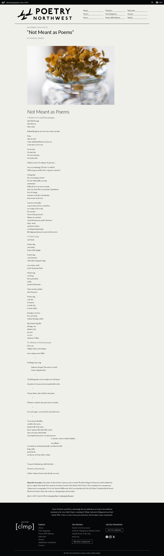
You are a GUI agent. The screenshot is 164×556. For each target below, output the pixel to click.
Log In (161, 2)
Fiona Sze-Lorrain (36, 38)
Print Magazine (111, 14)
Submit (130, 17)
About (85, 10)
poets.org (75, 537)
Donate (130, 14)
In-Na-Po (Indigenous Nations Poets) (86, 531)
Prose (85, 17)
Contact (41, 545)
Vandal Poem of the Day (81, 534)
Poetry (85, 14)
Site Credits (96, 553)
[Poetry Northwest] (44, 14)
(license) (71, 496)
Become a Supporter (82, 542)
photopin (64, 496)
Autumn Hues (53, 496)
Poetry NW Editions (112, 17)
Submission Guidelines (47, 542)
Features (108, 10)
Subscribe (131, 10)
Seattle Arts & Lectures (81, 528)
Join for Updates (114, 530)
